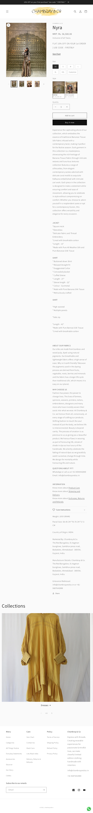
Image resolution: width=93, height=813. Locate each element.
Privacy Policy (52, 754)
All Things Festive (12, 748)
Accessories (10, 759)
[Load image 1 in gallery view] (14, 84)
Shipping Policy (53, 743)
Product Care (74, 488)
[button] (7, 11)
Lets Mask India (32, 754)
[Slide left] (8, 84)
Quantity (55, 102)
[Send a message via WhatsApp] (89, 809)
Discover (9, 764)
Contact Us (31, 743)
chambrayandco (48, 807)
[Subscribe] (43, 790)
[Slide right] (43, 84)
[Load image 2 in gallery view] (22, 84)
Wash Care (31, 748)
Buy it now (69, 122)
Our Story (9, 770)
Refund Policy (52, 748)
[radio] (56, 66)
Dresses (44, 705)
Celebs (8, 776)
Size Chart (57, 54)
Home (8, 737)
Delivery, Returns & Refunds (34, 760)
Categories (10, 743)
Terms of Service (53, 737)
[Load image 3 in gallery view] (29, 84)
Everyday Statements (14, 754)
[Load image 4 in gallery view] (37, 84)
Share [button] (57, 593)
